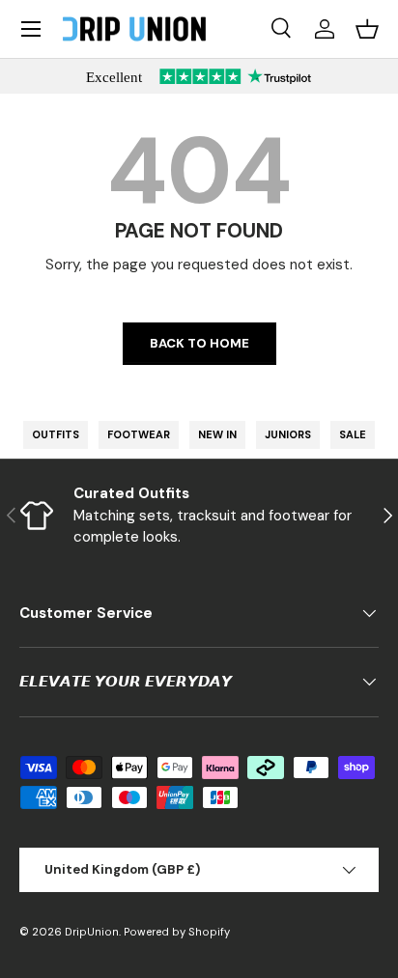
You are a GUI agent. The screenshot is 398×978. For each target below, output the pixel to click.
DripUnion (92, 931)
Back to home (199, 343)
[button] (367, 29)
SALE (352, 434)
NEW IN (217, 434)
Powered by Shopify (177, 931)
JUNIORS (288, 434)
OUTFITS (55, 434)
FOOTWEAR (138, 434)
